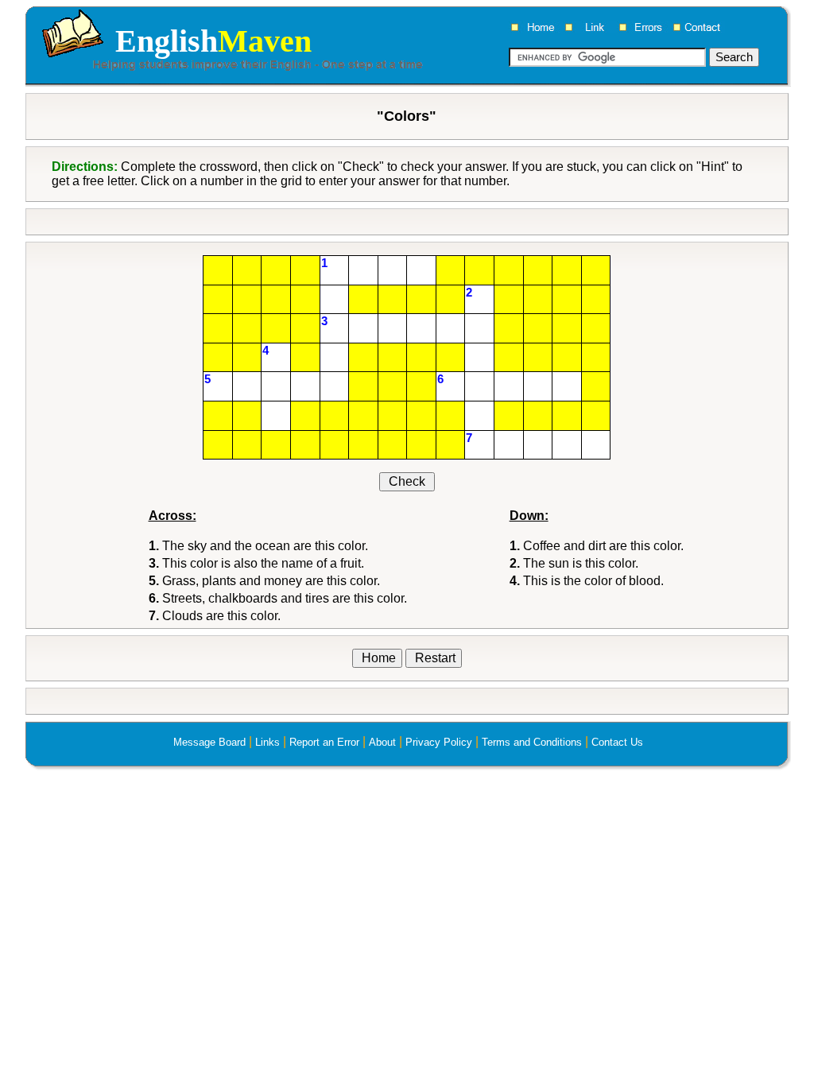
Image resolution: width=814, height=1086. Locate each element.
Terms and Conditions (532, 742)
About (382, 742)
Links (267, 742)
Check (407, 481)
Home (377, 658)
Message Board (209, 742)
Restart (433, 658)
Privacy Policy (438, 742)
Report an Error (324, 742)
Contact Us (617, 742)
